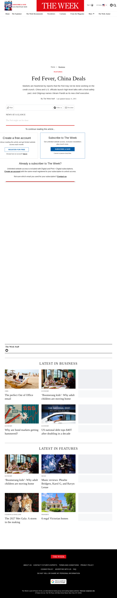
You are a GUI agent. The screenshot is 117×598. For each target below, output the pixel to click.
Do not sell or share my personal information (58, 573)
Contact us (62, 176)
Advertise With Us (63, 569)
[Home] (7, 14)
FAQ (74, 569)
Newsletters (51, 14)
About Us (27, 565)
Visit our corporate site (87, 591)
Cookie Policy (47, 569)
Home (53, 67)
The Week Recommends (34, 14)
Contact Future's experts (45, 565)
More (91, 14)
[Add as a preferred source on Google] (58, 581)
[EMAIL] (7, 350)
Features (58, 72)
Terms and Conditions (69, 565)
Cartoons (63, 14)
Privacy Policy (87, 565)
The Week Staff (49, 99)
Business (61, 67)
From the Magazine (77, 14)
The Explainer (17, 14)
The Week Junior (104, 14)
